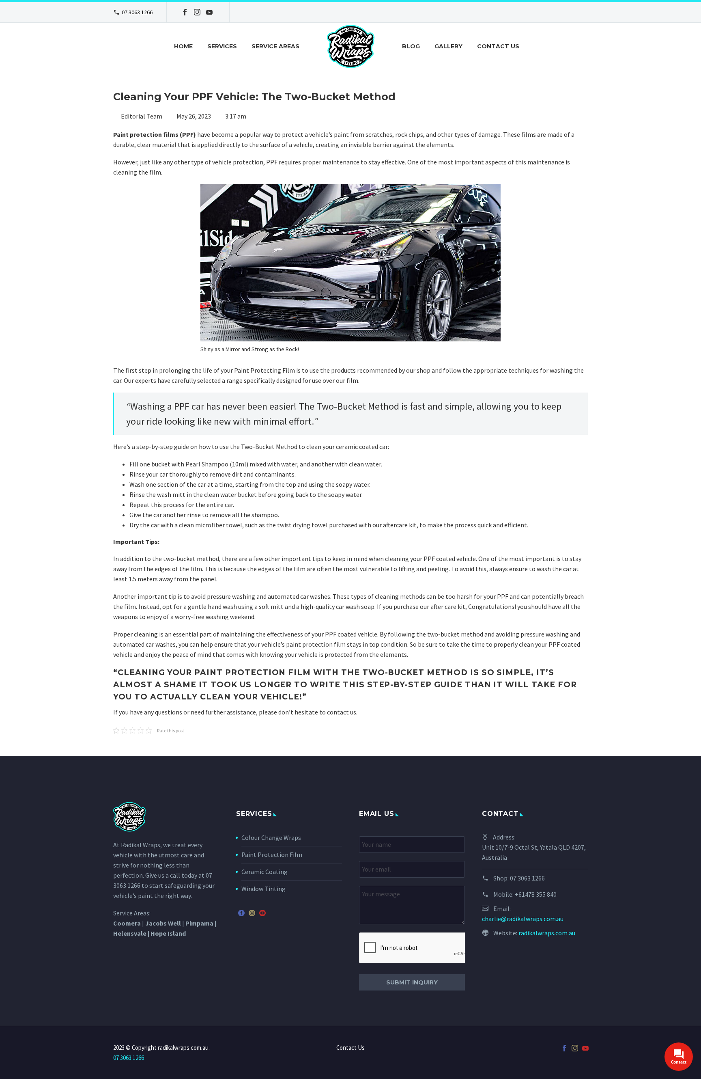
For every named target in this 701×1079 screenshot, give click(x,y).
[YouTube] (209, 12)
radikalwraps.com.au (546, 933)
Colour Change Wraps (271, 837)
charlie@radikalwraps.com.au (522, 919)
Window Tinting (263, 889)
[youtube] (262, 913)
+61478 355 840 (536, 894)
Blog (411, 46)
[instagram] (252, 913)
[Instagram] (197, 12)
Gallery (448, 46)
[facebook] (241, 913)
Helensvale (129, 933)
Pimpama (199, 923)
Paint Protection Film (271, 854)
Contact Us (498, 46)
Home (183, 46)
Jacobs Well (163, 923)
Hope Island (168, 933)
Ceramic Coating (264, 872)
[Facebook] (185, 12)
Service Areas (275, 46)
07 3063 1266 (137, 12)
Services (222, 46)
